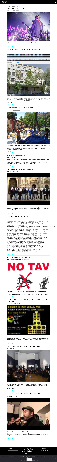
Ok (29, 459)
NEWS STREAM (16, 110)
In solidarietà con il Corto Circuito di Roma (20, 107)
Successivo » (30, 442)
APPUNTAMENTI (16, 218)
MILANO (14, 157)
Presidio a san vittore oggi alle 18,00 (18, 216)
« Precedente (13, 442)
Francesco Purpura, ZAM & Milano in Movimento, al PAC (24, 346)
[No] (55, 458)
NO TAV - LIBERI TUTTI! (24, 259)
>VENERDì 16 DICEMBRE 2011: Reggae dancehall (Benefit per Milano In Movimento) (28, 300)
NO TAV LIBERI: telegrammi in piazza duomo (20, 169)
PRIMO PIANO (16, 171)
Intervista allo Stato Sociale (15, 8)
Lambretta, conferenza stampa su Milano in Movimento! (24, 49)
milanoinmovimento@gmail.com (13, 450)
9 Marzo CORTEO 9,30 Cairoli (16, 155)
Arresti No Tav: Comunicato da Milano (18, 257)
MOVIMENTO (16, 259)
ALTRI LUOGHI (16, 10)
